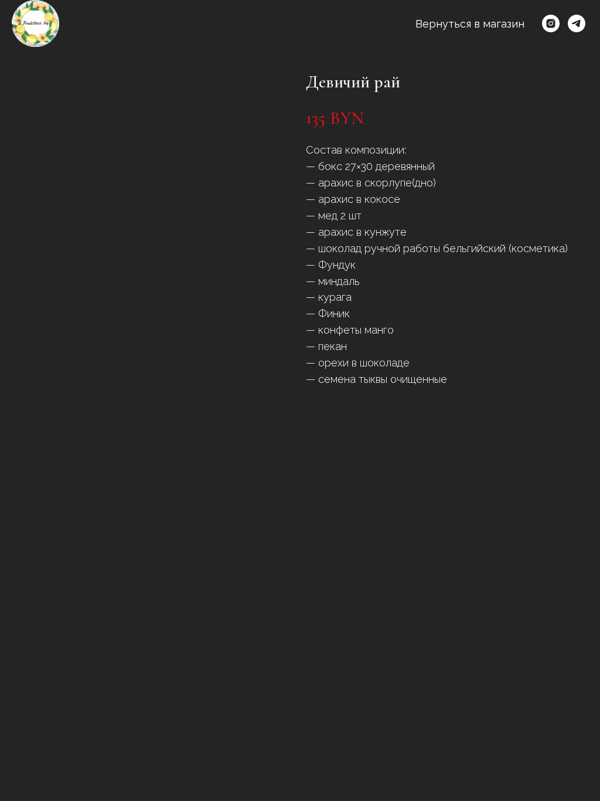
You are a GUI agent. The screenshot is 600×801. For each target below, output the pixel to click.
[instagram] (551, 23)
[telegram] (576, 23)
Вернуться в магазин (469, 24)
